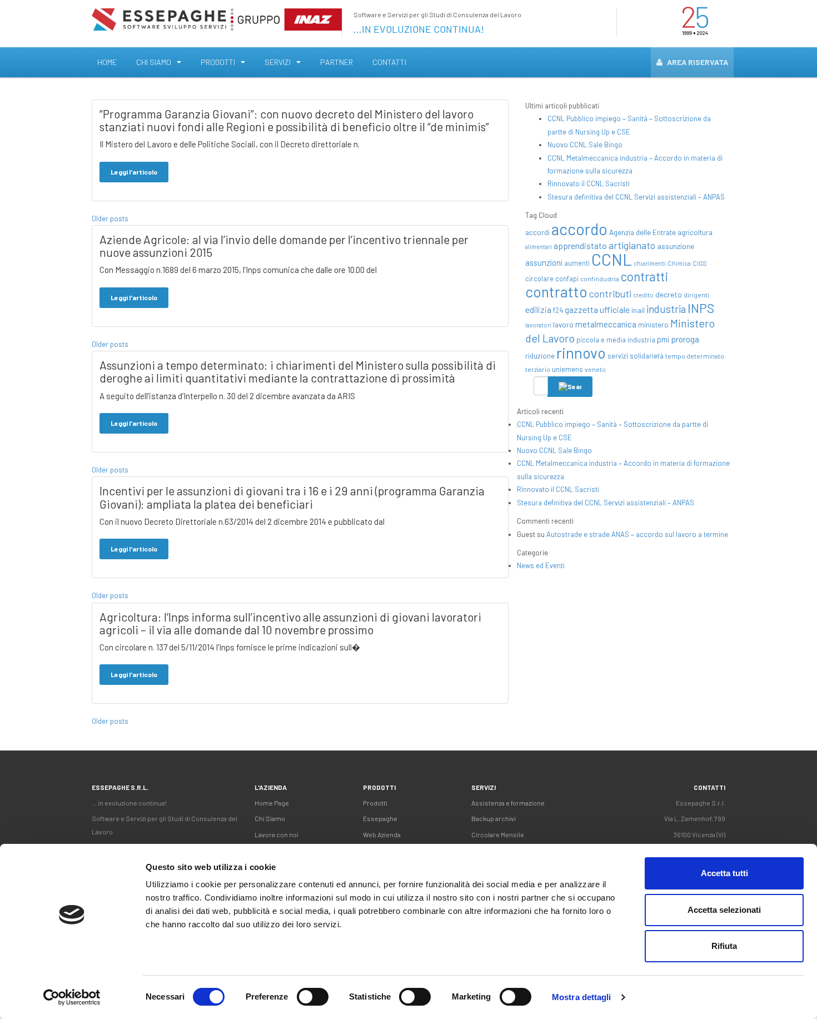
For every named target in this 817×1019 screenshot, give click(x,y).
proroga (685, 339)
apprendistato (580, 245)
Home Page (272, 803)
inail (638, 310)
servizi (617, 355)
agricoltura (695, 232)
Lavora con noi (276, 834)
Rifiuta (724, 946)
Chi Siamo (153, 62)
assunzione (675, 246)
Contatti (389, 62)
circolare (539, 278)
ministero (653, 324)
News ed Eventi (541, 565)
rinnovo (581, 352)
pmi (663, 339)
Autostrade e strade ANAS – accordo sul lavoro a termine (637, 534)
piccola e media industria (615, 339)
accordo (579, 228)
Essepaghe (380, 818)
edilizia (538, 309)
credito (643, 295)
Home (107, 62)
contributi (610, 293)
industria (666, 308)
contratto (556, 291)
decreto (668, 294)
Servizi (278, 62)
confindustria (599, 278)
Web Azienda (382, 834)
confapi (567, 278)
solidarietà (647, 355)
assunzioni (543, 262)
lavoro (563, 324)
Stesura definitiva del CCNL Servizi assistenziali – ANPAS (636, 196)
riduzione (540, 355)
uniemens (567, 369)
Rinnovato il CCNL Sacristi (588, 183)
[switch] (312, 997)
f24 (558, 310)
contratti (644, 276)
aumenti (577, 263)
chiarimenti (650, 263)
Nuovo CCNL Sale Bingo (584, 144)
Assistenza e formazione (508, 803)
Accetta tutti (724, 873)
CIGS (700, 263)
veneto (595, 369)
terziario (537, 369)
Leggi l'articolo (134, 172)
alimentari (538, 246)
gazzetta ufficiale (597, 309)
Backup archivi (493, 818)
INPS (701, 308)
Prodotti (218, 62)
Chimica (679, 263)
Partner (336, 62)
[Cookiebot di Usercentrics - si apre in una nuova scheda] (72, 997)
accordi (537, 232)
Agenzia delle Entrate (642, 232)
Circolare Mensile (497, 834)
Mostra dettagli (581, 997)
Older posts (110, 218)
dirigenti (696, 295)
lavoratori (538, 325)
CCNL (611, 259)
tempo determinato (694, 356)
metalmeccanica (605, 324)
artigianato (632, 245)
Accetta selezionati (724, 909)
